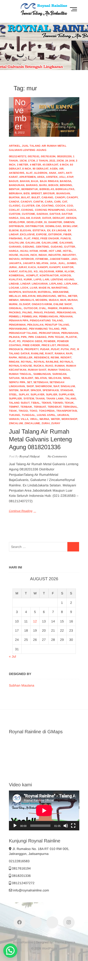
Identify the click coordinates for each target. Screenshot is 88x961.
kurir (28, 279)
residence (41, 357)
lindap (25, 283)
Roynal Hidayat (29, 456)
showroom (43, 386)
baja (34, 181)
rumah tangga (59, 369)
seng (66, 378)
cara (49, 201)
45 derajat (50, 164)
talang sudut (19, 402)
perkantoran (49, 332)
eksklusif (70, 226)
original (15, 308)
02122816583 (19, 861)
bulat (25, 197)
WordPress (49, 948)
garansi (15, 246)
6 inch (64, 164)
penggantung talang (46, 320)
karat (13, 271)
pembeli (14, 316)
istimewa (41, 258)
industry (69, 254)
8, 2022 (21, 116)
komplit (32, 275)
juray (22, 267)
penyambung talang (44, 328)
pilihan (14, 337)
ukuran (63, 415)
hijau (24, 250)
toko (34, 410)
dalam (25, 217)
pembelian (29, 316)
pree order (31, 345)
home (43, 250)
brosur (49, 193)
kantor (67, 267)
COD (70, 205)
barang (32, 185)
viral (34, 419)
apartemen (27, 176)
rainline (37, 353)
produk (63, 345)
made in (44, 287)
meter (72, 295)
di (45, 222)
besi (26, 193)
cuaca (71, 209)
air (61, 168)
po (19, 341)
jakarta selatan (35, 263)
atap (70, 176)
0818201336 (64, 156)
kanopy (54, 267)
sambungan (42, 374)
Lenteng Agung (62, 279)
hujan (24, 254)
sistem (14, 390)
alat (29, 172)
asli (62, 176)
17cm (31, 160)
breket (36, 193)
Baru (43, 185)
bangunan (17, 185)
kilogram (46, 271)
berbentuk (29, 189)
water (55, 419)
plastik (71, 337)
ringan (14, 361)
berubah (15, 193)
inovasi (14, 258)
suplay (24, 394)
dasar (36, 217)
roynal (26, 361)
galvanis (66, 242)
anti (61, 172)
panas (38, 312)
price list (49, 345)
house (13, 254)
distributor (34, 226)
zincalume (32, 423)
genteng (42, 246)
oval (42, 308)
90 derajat (40, 168)
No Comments (57, 456)
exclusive (27, 234)
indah (42, 254)
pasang (49, 312)
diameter (55, 222)
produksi (16, 349)
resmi (55, 357)
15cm (23, 160)
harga (14, 250)
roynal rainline (46, 361)
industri (54, 254)
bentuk (14, 189)
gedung (28, 246)
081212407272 (17, 156)
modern (41, 299)
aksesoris (16, 172)
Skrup (24, 390)
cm (38, 205)
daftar (55, 213)
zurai (46, 423)
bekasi (53, 185)
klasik (69, 271)
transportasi (66, 410)
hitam (34, 250)
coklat (14, 209)
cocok (60, 205)
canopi (60, 197)
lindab (14, 283)
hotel (67, 250)
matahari (29, 291)
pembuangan (48, 316)
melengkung (46, 295)
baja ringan (49, 181)
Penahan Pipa (18, 320)
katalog (25, 271)
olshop (24, 304)
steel (13, 394)
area (41, 176)
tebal (35, 402)
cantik (38, 201)
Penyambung (18, 328)
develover (35, 222)
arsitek (51, 176)
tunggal (28, 415)
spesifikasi (50, 390)
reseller (26, 357)
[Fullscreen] (73, 825)
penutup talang (57, 324)
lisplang (56, 283)
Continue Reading (20, 511)
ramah (60, 353)
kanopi (43, 267)
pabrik (53, 308)
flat (27, 238)
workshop (69, 419)
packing (15, 312)
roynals (66, 361)
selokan (54, 378)
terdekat (55, 406)
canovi (14, 201)
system (28, 398)
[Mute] (65, 825)
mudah (54, 299)
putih (65, 349)
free (35, 238)
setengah (40, 382)
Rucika (39, 365)
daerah (42, 213)
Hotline (63, 67)
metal (62, 295)
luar (33, 287)
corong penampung (50, 209)
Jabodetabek (59, 258)
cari (57, 201)
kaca (32, 267)
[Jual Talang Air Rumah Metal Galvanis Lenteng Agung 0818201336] (44, 117)
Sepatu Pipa (17, 382)
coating (48, 205)
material (44, 291)
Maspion (15, 291)
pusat (55, 349)
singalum (68, 386)
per (64, 328)
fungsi (66, 238)
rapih (13, 357)
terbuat (40, 406)
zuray (55, 423)
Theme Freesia (65, 942)
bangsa (65, 181)
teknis (46, 402)
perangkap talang (23, 332)
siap (56, 386)
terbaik (26, 406)
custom (14, 213)
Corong (27, 209)
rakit (49, 353)
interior (27, 258)
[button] (10, 951)
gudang (57, 246)
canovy (26, 201)
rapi (69, 353)
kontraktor (49, 275)
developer (17, 222)
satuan (14, 378)
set (29, 382)
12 (35, 621)
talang (70, 398)
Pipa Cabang (37, 337)
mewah (14, 299)
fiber (67, 234)
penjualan (35, 324)
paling (27, 312)
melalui (15, 295)
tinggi (23, 410)
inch (33, 254)
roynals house (20, 365)
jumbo (71, 263)
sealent (27, 378)
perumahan (69, 332)
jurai (13, 267)
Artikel (14, 145)
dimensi (69, 222)
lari (46, 279)
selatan (41, 378)
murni (13, 304)
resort (66, 357)
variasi (14, 419)
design (71, 217)
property (31, 349)
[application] (44, 810)
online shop (62, 304)
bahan (25, 181)
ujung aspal (46, 415)
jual (61, 263)
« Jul (12, 656)
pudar (45, 349)
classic (14, 205)
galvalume (50, 242)
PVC (73, 349)
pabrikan (66, 308)
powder (49, 341)
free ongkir (49, 238)
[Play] (15, 825)
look (24, 287)
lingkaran (40, 283)
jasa (53, 263)
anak (53, 172)
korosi (65, 275)
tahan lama (55, 398)
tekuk (69, 402)
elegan (25, 230)
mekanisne (61, 291)
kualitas (15, 279)
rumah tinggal (20, 374)
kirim (59, 271)
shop (30, 386)
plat (12, 341)
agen (53, 168)
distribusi (16, 226)
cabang (47, 197)
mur (63, 299)
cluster (28, 205)
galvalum (32, 242)
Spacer (36, 390)
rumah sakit (37, 369)
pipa (24, 337)
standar (66, 390)
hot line (55, 250)
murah (72, 299)
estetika (39, 230)
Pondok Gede (32, 341)
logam (14, 287)
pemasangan (66, 312)
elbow (14, 230)
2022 (52, 160)
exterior (55, 234)
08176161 (33, 156)
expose (41, 234)
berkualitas (64, 189)
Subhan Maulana (21, 685)
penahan (66, 316)
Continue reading (34, 67)
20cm (60, 160)
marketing (59, 287)
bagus (14, 181)
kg (36, 271)
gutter (69, 246)
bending (66, 185)
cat (64, 201)
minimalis (27, 299)
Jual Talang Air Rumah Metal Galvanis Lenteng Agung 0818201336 (40, 439)
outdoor (31, 308)
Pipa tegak (56, 337)
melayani (28, 295)
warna (44, 419)
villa (24, 419)
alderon (40, 172)
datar (46, 217)
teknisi (58, 402)
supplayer (66, 394)
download (53, 226)
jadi (74, 258)
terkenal (70, 406)
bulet (35, 197)
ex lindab (59, 230)
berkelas (46, 189)
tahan (40, 398)
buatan (14, 197)
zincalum (16, 423)
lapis (37, 279)
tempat (14, 406)
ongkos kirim (42, 304)
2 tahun (42, 160)
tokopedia (47, 410)
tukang (14, 415)
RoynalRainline (23, 942)
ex (48, 230)
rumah (60, 365)
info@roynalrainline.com (30, 890)
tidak (13, 410)
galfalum (16, 242)
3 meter (22, 164)
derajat (59, 217)
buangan (63, 193)
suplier (51, 394)
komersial (17, 275)
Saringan (59, 374)
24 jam (69, 160)
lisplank (71, 283)
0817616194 (48, 156)
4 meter (35, 164)
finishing (16, 238)
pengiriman (17, 324)
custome (28, 213)
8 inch (26, 168)
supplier (15, 398)
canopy (72, 197)
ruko (49, 365)
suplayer (38, 394)
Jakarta (15, 263)
